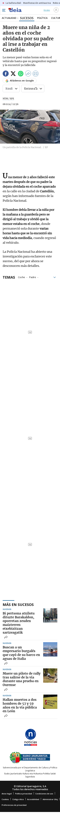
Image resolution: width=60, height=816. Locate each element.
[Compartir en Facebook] (6, 74)
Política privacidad (23, 793)
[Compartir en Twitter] (13, 74)
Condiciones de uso (44, 793)
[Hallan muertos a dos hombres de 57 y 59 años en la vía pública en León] (50, 702)
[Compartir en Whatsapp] (21, 74)
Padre (32, 276)
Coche (21, 276)
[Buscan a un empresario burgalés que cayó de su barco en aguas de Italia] (50, 649)
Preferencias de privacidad (14, 805)
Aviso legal (7, 793)
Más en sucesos (18, 604)
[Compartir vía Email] (36, 74)
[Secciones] (3, 10)
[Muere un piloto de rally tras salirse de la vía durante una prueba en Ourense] (50, 675)
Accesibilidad (33, 799)
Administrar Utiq (50, 799)
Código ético (18, 799)
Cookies (5, 799)
